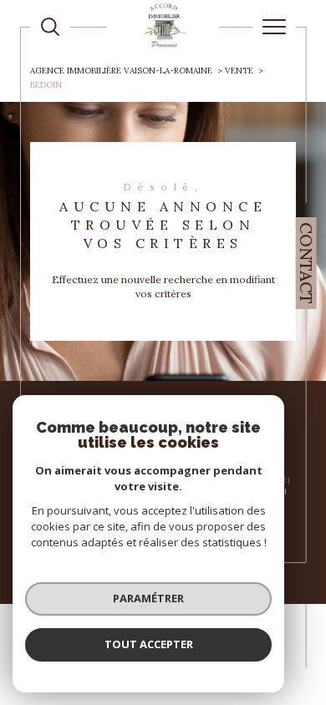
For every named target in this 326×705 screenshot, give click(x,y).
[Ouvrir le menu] (274, 26)
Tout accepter (148, 644)
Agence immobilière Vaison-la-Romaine (121, 70)
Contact (306, 263)
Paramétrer (148, 598)
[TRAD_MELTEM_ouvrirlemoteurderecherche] (50, 27)
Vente (239, 70)
